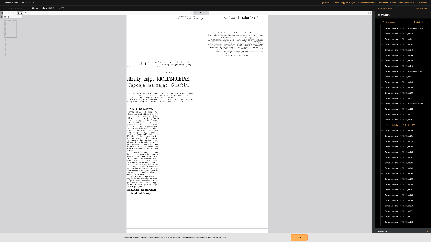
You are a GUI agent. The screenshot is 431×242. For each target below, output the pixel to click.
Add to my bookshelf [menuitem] (368, 3)
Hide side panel (422, 8)
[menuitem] (404, 28)
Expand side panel (385, 8)
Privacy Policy (221, 238)
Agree (299, 238)
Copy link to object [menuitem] (348, 3)
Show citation (383, 3)
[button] (403, 14)
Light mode (325, 3)
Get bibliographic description (401, 3)
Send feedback (422, 3)
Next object (418, 22)
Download (335, 3)
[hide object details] (373, 126)
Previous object (389, 22)
